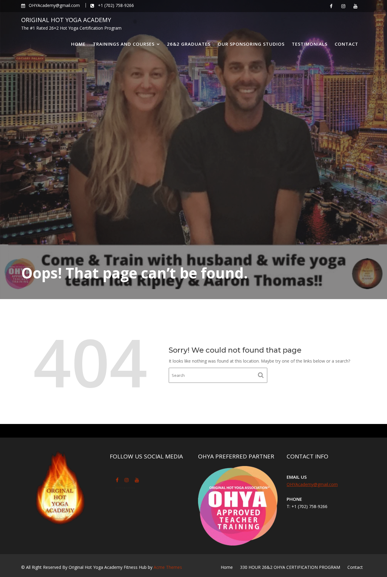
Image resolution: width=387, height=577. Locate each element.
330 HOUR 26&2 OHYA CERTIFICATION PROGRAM (290, 567)
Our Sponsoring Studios (251, 44)
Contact (346, 44)
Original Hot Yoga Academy (66, 20)
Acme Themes (168, 567)
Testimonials (309, 44)
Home (78, 44)
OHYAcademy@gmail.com (312, 484)
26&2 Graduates (188, 44)
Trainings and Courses (123, 44)
